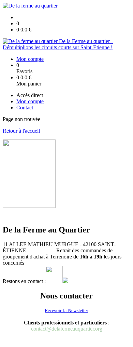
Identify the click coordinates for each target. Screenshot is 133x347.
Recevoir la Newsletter (66, 310)
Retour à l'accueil (21, 131)
